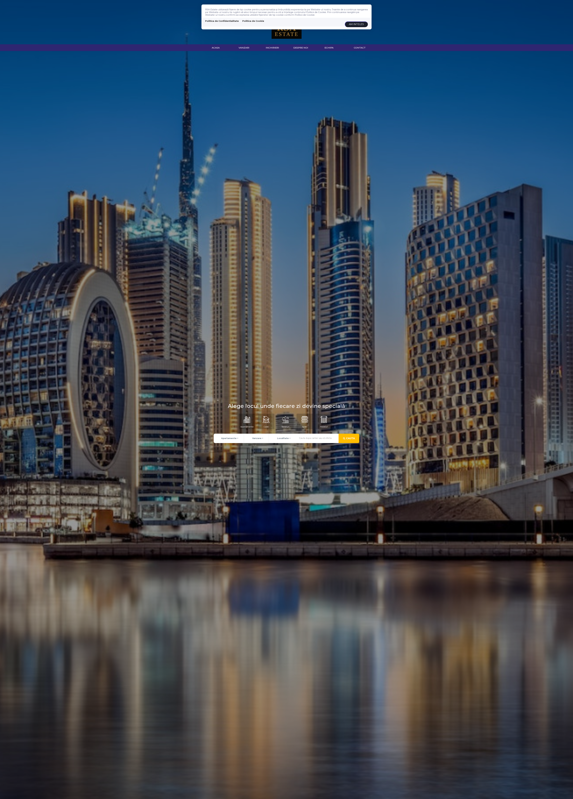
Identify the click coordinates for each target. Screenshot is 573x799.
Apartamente (247, 426)
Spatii (304, 426)
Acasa (216, 47)
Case (266, 426)
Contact (360, 47)
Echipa (329, 47)
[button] (229, 438)
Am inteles (356, 24)
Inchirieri (272, 47)
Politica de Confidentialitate (222, 21)
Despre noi (300, 47)
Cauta (350, 438)
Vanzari (244, 47)
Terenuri (285, 426)
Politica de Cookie (253, 21)
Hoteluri (324, 426)
